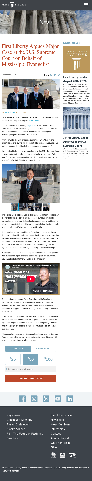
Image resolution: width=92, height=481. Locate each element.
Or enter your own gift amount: (21, 369)
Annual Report (60, 438)
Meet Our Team (61, 424)
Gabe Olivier (34, 120)
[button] (57, 166)
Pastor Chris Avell (18, 424)
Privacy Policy (21, 468)
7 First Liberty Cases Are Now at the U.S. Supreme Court (75, 141)
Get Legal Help (60, 442)
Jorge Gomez (10, 112)
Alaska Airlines (16, 429)
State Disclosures (35, 468)
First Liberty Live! (62, 415)
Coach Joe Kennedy (19, 419)
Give (54, 447)
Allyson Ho (31, 126)
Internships (58, 429)
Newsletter (57, 419)
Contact (56, 433)
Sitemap (48, 468)
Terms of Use (7, 468)
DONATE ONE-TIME (31, 378)
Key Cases (13, 415)
